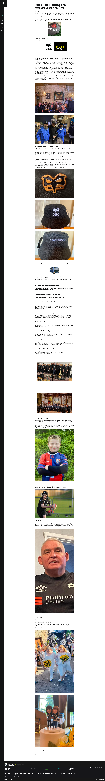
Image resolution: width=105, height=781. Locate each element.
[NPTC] (71, 768)
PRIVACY (14, 776)
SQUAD (16, 773)
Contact (62, 773)
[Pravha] (7, 768)
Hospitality (72, 773)
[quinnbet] (46, 768)
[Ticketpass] (20, 768)
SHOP (33, 773)
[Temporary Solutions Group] (59, 769)
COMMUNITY (25, 773)
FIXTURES (8, 773)
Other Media (102, 779)
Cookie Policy (8, 776)
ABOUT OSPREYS (43, 773)
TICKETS (54, 773)
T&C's (19, 776)
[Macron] (33, 768)
